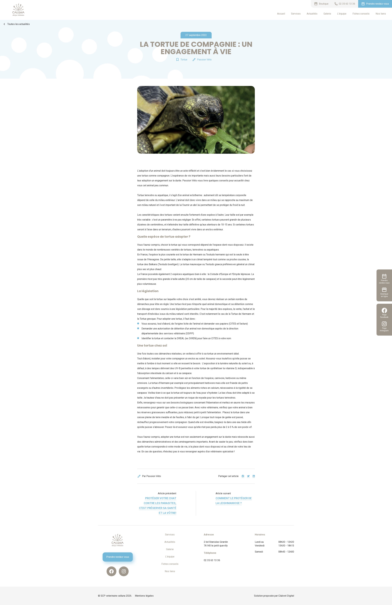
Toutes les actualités (16, 24)
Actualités (312, 13)
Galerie (327, 13)
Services (296, 13)
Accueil (281, 13)
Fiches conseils (360, 13)
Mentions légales (144, 595)
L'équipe (341, 13)
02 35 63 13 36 (212, 560)
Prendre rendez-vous (117, 556)
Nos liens (381, 13)
